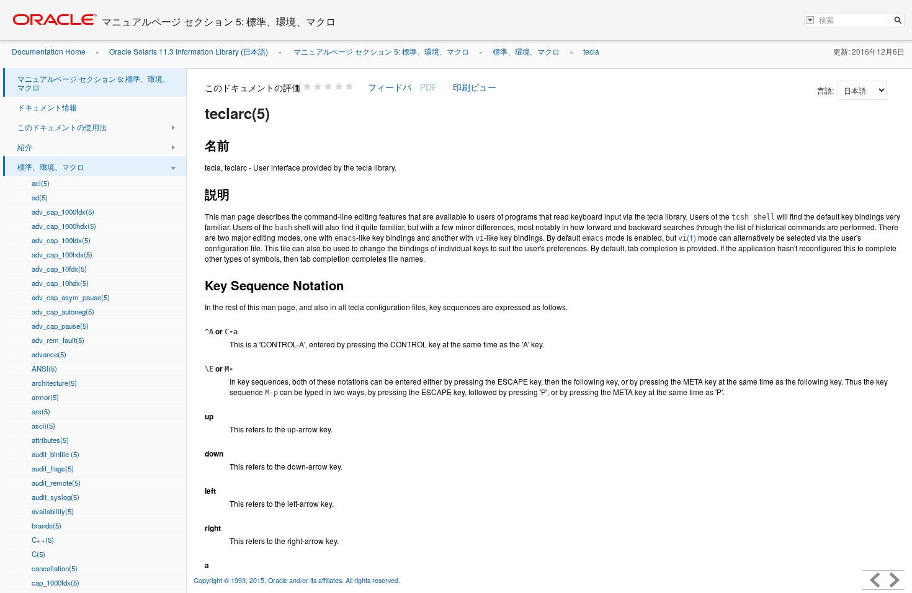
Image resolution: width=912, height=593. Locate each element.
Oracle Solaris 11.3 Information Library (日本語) (188, 51)
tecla (591, 51)
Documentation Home (49, 51)
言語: (826, 90)
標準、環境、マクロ (526, 51)
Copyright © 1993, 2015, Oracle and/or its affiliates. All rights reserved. (298, 580)
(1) (687, 237)
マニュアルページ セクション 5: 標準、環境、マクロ (380, 51)
